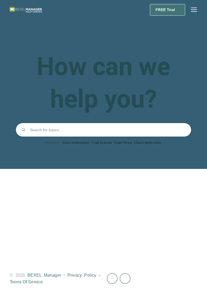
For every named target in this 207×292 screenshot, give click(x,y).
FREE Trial (165, 10)
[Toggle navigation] (194, 9)
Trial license (101, 142)
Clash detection (147, 142)
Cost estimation (75, 142)
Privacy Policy (81, 275)
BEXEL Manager (44, 275)
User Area (123, 142)
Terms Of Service (26, 282)
